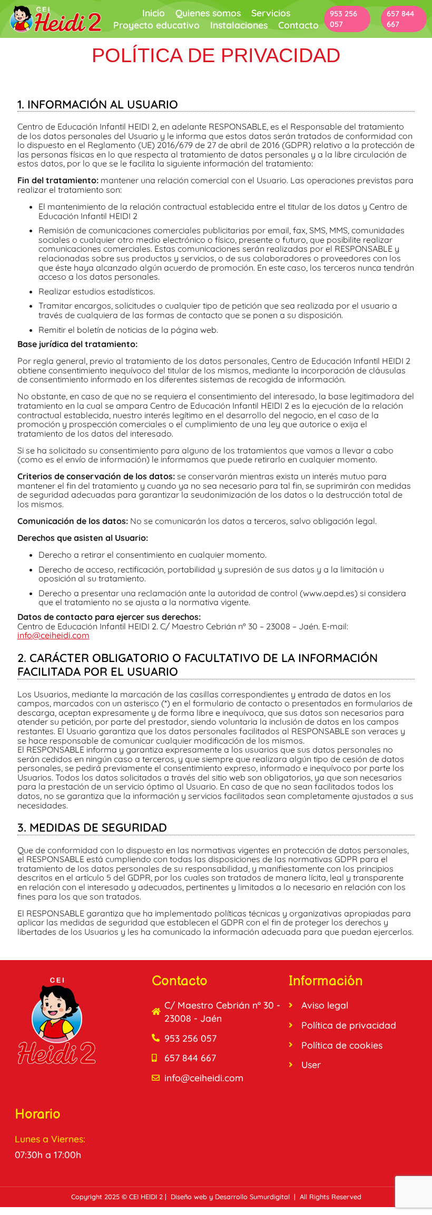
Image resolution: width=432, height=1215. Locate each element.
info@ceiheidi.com (53, 635)
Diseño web (189, 1196)
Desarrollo (231, 1196)
